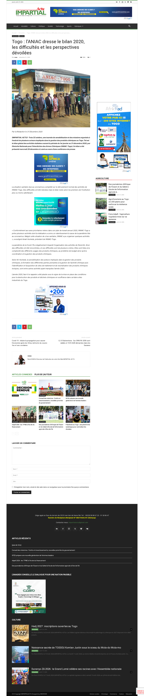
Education (129, 694)
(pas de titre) (16, 545)
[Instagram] (122, 1)
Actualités (22, 33)
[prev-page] (13, 433)
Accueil (16, 26)
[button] (129, 26)
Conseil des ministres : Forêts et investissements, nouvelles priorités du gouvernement (51, 401)
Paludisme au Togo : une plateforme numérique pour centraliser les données (78, 427)
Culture (33, 26)
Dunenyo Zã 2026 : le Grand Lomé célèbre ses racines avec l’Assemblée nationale (77, 669)
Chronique (104, 694)
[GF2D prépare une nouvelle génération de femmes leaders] (78, 388)
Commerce (113, 694)
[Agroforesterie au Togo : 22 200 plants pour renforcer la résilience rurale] (101, 203)
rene (15, 57)
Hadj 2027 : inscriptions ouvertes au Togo (54, 626)
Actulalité (24, 26)
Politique (42, 26)
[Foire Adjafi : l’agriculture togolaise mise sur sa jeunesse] (101, 218)
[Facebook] (119, 1)
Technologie (60, 26)
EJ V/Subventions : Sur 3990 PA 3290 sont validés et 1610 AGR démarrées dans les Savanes (74, 343)
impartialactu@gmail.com (78, 522)
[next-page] (17, 433)
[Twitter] (125, 1)
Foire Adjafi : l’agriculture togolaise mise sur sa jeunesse (119, 216)
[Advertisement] (114, 49)
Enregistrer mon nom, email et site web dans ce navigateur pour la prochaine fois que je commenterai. (51, 487)
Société (50, 26)
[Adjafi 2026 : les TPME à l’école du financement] (24, 414)
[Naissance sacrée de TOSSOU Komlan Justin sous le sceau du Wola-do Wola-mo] (20, 654)
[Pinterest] (24, 62)
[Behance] (117, 1)
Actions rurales (94, 694)
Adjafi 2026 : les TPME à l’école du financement (29, 560)
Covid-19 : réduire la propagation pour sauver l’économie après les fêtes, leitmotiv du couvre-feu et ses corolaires (30, 343)
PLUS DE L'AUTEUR (43, 374)
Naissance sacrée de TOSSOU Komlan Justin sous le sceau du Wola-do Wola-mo (76, 647)
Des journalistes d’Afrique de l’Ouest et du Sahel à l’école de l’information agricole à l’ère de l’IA (51, 427)
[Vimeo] (128, 1)
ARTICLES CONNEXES (22, 374)
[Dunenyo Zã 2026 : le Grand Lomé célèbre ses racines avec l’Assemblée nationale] (20, 675)
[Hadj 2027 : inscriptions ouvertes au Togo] (20, 633)
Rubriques (78, 26)
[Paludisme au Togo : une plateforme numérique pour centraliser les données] (78, 414)
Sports (69, 26)
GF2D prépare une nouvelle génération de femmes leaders (33, 555)
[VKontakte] (131, 1)
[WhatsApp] (29, 62)
